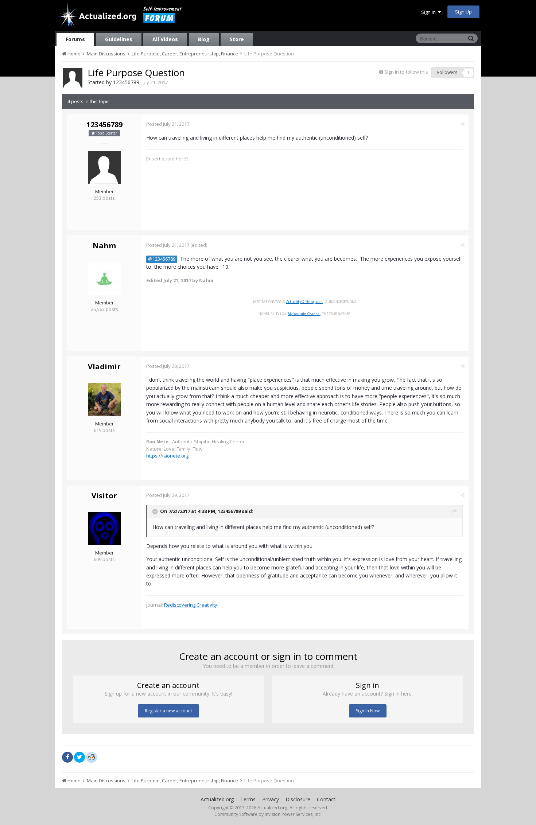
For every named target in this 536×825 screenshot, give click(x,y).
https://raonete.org (167, 455)
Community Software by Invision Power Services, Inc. (268, 814)
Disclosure (298, 799)
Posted (167, 124)
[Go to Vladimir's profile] (104, 399)
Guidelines (118, 39)
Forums (75, 39)
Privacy (270, 799)
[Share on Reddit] (91, 756)
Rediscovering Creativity (190, 605)
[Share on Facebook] (67, 757)
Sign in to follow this (406, 72)
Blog (204, 39)
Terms (248, 799)
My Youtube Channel (304, 313)
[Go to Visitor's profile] (104, 528)
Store (237, 39)
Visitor (104, 496)
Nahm (104, 245)
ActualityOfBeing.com (304, 301)
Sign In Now (368, 711)
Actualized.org (217, 799)
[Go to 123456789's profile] (72, 77)
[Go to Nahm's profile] (104, 278)
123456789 (126, 82)
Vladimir (104, 366)
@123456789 (161, 259)
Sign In (429, 12)
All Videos (165, 39)
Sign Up (463, 11)
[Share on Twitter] (79, 757)
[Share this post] (463, 124)
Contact (326, 799)
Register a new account (168, 711)
